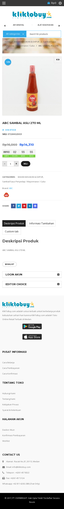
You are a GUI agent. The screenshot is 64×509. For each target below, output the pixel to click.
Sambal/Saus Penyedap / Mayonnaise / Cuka (23, 181)
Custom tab (11, 231)
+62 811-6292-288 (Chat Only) (26, 483)
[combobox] (14, 34)
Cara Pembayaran (11, 368)
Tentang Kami (8, 399)
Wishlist (6, 441)
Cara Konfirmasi (10, 373)
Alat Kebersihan (45, 25)
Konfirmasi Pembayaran (13, 435)
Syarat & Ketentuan (11, 410)
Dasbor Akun (8, 429)
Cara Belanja (8, 362)
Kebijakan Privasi (10, 404)
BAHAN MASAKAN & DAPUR (26, 41)
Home (7, 41)
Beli (26, 164)
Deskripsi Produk (14, 223)
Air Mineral (18, 25)
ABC (11, 188)
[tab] (14, 223)
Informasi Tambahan (41, 223)
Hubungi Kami (8, 393)
